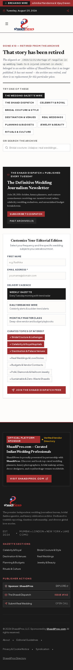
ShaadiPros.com (56, 628)
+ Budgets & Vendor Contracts (26, 365)
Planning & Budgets (19, 124)
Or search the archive (20, 140)
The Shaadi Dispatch (19, 102)
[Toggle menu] (7, 24)
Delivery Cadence (19, 285)
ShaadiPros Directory (14, 658)
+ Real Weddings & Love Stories (27, 358)
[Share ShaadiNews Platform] (68, 11)
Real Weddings (52, 117)
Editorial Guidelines (27, 640)
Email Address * (17, 269)
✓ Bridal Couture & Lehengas (26, 337)
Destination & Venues (20, 117)
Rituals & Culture (18, 131)
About (6, 640)
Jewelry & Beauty (52, 124)
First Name (14, 256)
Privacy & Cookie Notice (16, 649)
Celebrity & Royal (52, 102)
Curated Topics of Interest (25, 331)
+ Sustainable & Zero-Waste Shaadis (30, 378)
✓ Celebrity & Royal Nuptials (26, 344)
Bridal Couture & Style (22, 110)
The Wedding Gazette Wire (24, 95)
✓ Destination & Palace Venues (27, 351)
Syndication (42, 649)
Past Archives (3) (22, 220)
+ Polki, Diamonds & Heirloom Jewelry (29, 372)
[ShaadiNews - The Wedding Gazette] (24, 24)
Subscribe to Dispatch (26, 214)
